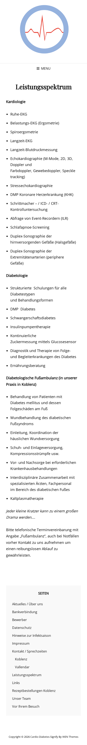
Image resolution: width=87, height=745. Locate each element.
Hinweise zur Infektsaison (31, 635)
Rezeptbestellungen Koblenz (34, 690)
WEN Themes (70, 737)
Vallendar (22, 667)
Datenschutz (22, 627)
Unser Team (21, 698)
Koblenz (21, 659)
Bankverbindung (24, 612)
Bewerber (19, 620)
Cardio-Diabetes (40, 737)
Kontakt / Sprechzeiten (29, 651)
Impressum (21, 643)
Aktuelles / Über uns (27, 604)
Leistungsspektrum (26, 675)
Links (16, 683)
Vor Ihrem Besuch (25, 706)
